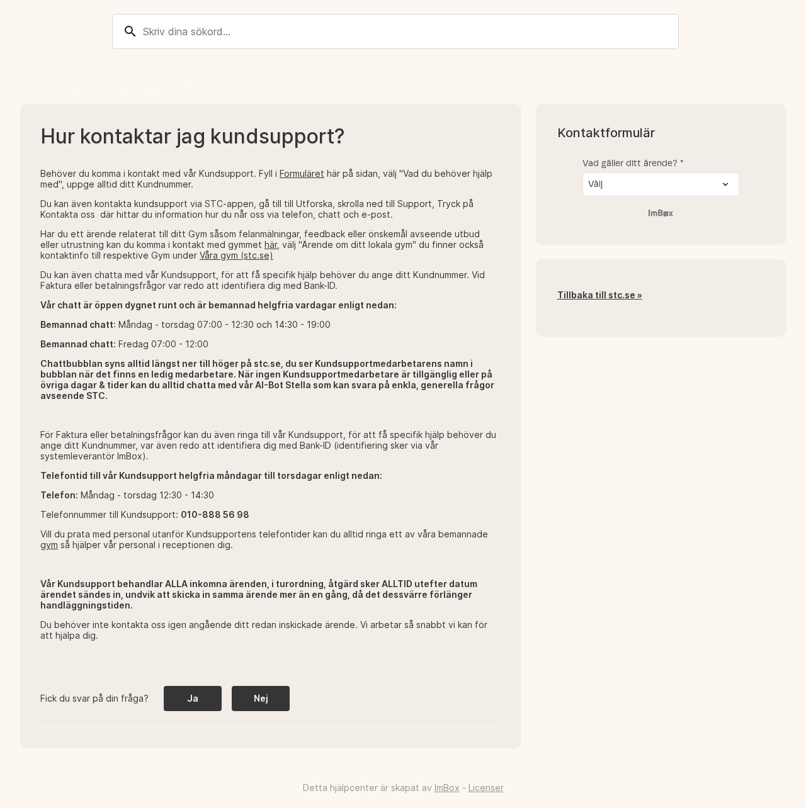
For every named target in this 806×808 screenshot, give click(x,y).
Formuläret (302, 173)
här (270, 244)
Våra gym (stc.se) (236, 255)
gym (49, 544)
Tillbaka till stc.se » (599, 294)
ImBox (447, 787)
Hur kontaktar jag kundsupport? (122, 88)
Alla (28, 88)
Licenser (486, 787)
